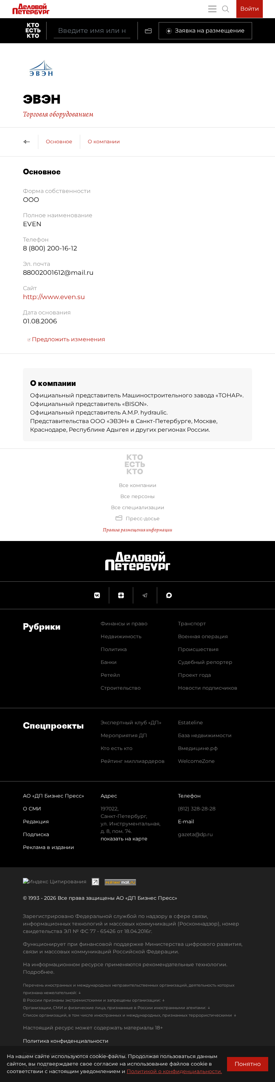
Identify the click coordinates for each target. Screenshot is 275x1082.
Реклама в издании (48, 847)
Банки (109, 662)
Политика (114, 649)
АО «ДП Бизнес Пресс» (53, 796)
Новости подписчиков (207, 688)
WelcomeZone (196, 761)
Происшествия (198, 649)
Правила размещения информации (137, 529)
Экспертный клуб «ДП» (131, 722)
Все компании (137, 485)
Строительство (121, 688)
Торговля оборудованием (58, 114)
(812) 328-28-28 (197, 808)
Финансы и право (124, 623)
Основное (59, 141)
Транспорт (192, 623)
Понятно (248, 1064)
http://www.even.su (54, 297)
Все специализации (137, 507)
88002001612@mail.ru (58, 273)
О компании (104, 141)
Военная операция (203, 636)
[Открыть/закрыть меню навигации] (212, 9)
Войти (249, 8)
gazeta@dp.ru (195, 834)
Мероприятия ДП (124, 735)
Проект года (194, 675)
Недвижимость (121, 636)
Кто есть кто (116, 748)
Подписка (36, 834)
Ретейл (110, 675)
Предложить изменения (67, 339)
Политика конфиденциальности (65, 1041)
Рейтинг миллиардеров (133, 761)
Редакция (36, 821)
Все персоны (137, 496)
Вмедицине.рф (198, 748)
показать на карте (124, 838)
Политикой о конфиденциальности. (174, 1071)
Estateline (190, 722)
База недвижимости (205, 735)
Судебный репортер (205, 662)
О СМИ (32, 808)
